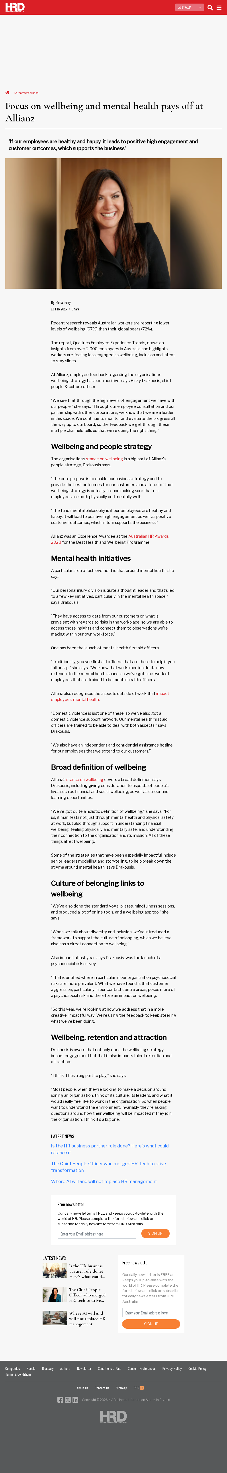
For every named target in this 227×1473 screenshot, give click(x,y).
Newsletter (84, 1368)
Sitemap (121, 1387)
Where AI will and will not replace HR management (104, 1181)
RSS (137, 1387)
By (61, 302)
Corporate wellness (26, 93)
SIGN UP (155, 1233)
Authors (65, 1368)
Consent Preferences (142, 1368)
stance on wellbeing (104, 459)
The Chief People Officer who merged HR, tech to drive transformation (87, 1295)
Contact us (102, 1387)
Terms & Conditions (18, 1374)
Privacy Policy (172, 1368)
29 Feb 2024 (59, 308)
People (31, 1368)
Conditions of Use (109, 1368)
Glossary (48, 1368)
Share (76, 308)
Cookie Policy (197, 1368)
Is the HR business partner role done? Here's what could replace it (86, 1271)
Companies (12, 1368)
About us (82, 1387)
